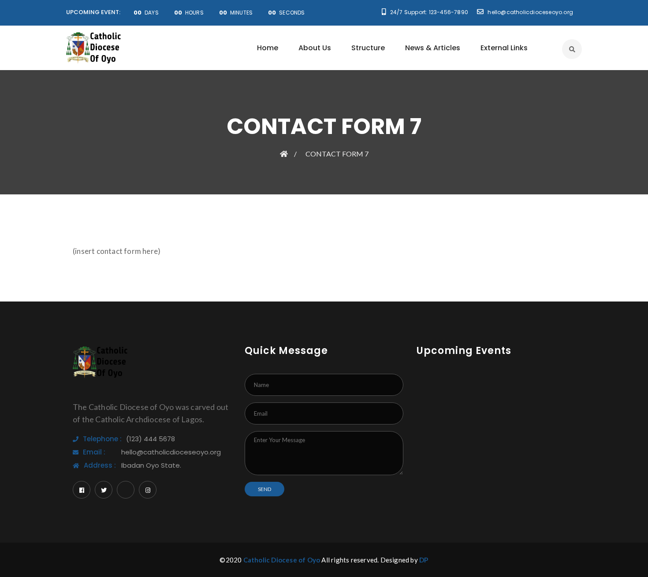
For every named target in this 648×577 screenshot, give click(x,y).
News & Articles (432, 48)
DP (423, 560)
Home (267, 48)
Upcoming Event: (93, 12)
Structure (368, 48)
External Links (504, 48)
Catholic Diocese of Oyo (281, 560)
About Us (314, 48)
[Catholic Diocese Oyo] (94, 47)
